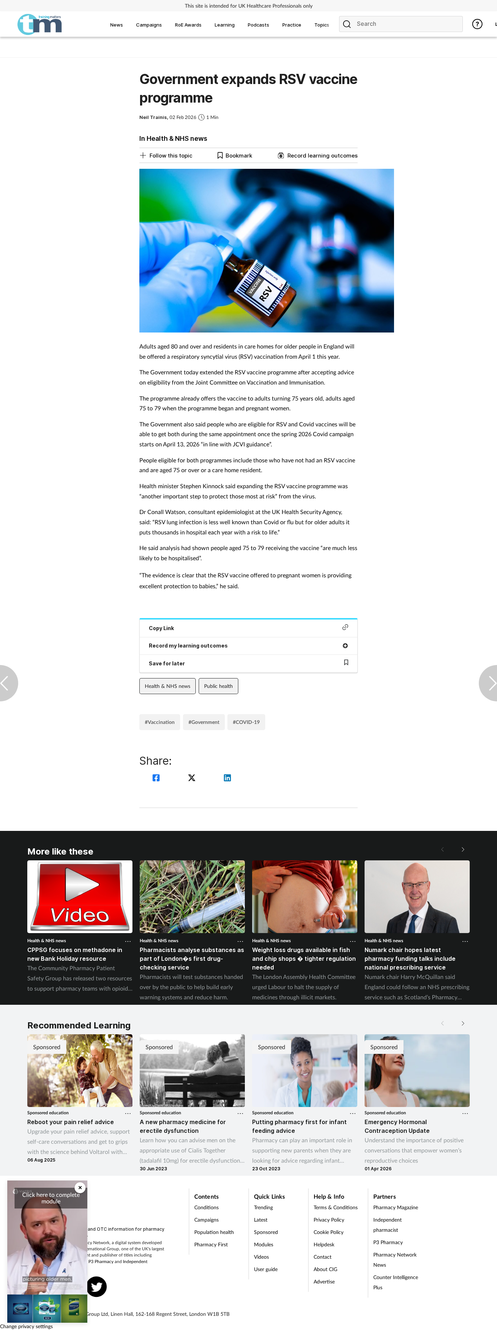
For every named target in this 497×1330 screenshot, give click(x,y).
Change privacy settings (26, 1326)
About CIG (325, 1269)
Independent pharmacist (387, 1224)
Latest (260, 1219)
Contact (322, 1257)
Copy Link (161, 628)
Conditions (206, 1207)
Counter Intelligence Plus (395, 1282)
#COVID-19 (246, 722)
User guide (266, 1269)
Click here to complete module (51, 1197)
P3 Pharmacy (101, 1261)
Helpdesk (324, 1244)
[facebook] (157, 779)
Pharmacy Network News (395, 1259)
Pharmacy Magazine (395, 1207)
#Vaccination (160, 722)
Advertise (324, 1281)
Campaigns (206, 1219)
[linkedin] (227, 779)
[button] (462, 849)
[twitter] (193, 779)
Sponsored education (48, 1112)
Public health (218, 686)
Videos (261, 1257)
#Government (203, 722)
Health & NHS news (167, 686)
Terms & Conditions (336, 1207)
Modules (263, 1244)
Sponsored (266, 1232)
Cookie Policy (328, 1232)
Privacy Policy (329, 1219)
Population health (214, 1232)
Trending (263, 1207)
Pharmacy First (211, 1244)
